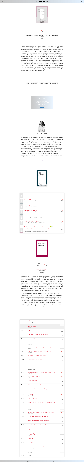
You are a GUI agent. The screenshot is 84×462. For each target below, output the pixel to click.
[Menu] (1, 1)
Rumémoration (31, 438)
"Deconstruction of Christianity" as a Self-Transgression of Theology (41, 372)
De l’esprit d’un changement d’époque (32, 221)
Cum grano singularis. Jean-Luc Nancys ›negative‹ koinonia (39, 351)
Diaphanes (42, 1)
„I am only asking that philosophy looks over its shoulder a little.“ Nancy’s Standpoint (41, 325)
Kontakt (45, 461)
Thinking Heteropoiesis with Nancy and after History (38, 416)
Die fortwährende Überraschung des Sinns (36, 447)
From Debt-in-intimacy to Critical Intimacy (36, 368)
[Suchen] (2, 1)
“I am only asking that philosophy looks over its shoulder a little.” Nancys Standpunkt (38, 229)
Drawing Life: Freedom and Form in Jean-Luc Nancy (38, 420)
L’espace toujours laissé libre (33, 429)
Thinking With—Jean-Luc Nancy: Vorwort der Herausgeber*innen (37, 227)
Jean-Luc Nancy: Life (32, 451)
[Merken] (41, 42)
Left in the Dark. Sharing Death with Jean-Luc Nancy (38, 335)
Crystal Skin (30, 394)
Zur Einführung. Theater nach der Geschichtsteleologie (35, 194)
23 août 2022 (30, 330)
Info (36, 461)
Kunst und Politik (27, 199)
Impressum (56, 461)
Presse (39, 461)
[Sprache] (81, 1)
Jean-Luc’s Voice (31, 443)
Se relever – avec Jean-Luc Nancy (34, 376)
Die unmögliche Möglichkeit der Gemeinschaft (37, 355)
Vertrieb (42, 461)
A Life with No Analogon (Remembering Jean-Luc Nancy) (39, 347)
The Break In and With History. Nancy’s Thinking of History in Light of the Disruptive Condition (41, 389)
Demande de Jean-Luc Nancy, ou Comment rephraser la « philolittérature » (39, 433)
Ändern (42, 107)
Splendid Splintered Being (33, 398)
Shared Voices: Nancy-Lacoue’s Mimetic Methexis (37, 425)
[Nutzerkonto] (79, 1)
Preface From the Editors (29, 216)
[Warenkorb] (82, 1)
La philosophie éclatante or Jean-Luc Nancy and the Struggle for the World (41, 403)
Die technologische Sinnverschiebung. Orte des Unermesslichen (37, 205)
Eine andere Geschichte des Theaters (31, 210)
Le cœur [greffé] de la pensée (34, 339)
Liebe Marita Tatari (32, 343)
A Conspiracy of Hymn (32, 380)
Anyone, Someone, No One (33, 364)
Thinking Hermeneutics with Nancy (35, 360)
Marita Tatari (42, 34)
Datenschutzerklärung (50, 461)
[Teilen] (43, 42)
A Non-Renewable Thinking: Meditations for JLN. (37, 408)
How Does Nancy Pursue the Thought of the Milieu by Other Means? (42, 412)
